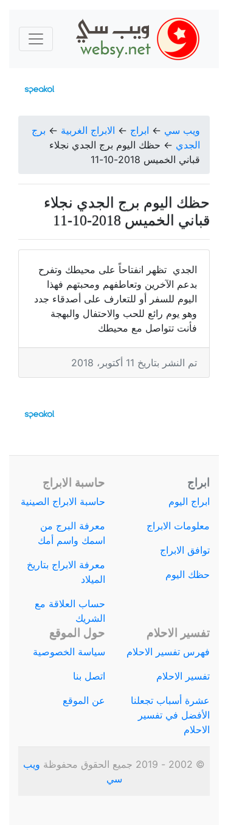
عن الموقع (84, 700)
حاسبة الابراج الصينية (63, 501)
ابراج (139, 130)
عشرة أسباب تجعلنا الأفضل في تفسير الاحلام (170, 715)
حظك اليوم (187, 574)
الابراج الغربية (88, 130)
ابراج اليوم (189, 501)
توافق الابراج (185, 550)
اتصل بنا (89, 676)
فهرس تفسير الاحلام (168, 652)
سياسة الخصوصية (69, 652)
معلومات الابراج (178, 526)
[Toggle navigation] (36, 39)
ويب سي (182, 130)
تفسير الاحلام (183, 676)
